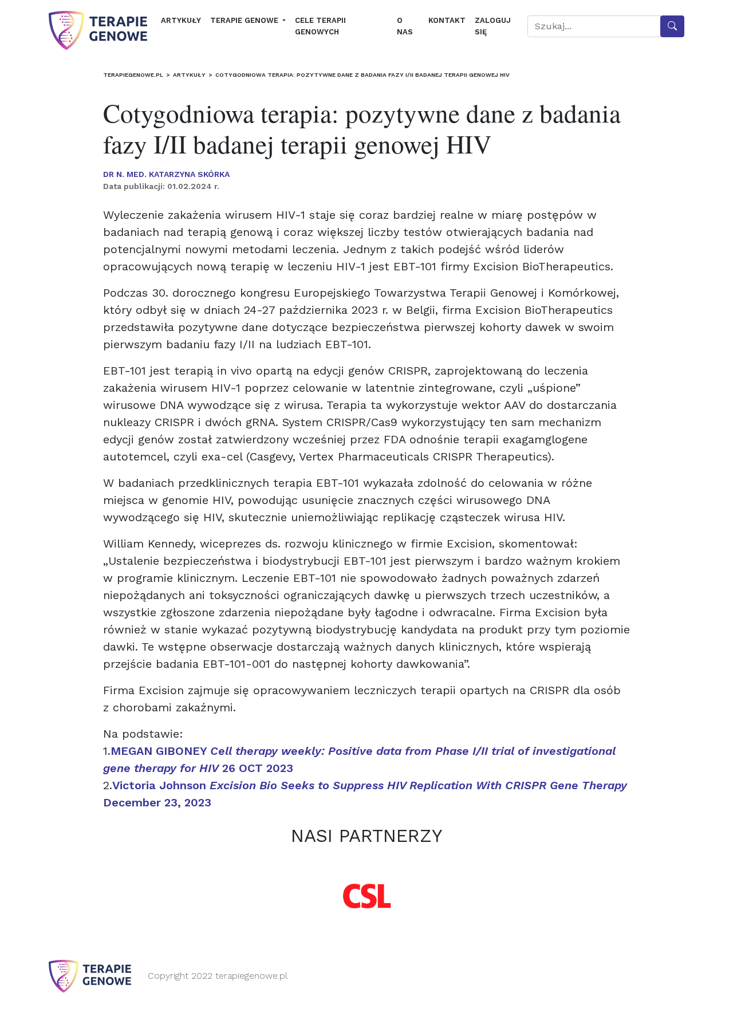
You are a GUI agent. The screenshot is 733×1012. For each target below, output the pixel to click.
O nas (405, 26)
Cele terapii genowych (320, 26)
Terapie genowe (245, 20)
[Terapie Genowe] (98, 30)
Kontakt (447, 20)
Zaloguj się (493, 26)
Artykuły (181, 20)
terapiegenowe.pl (133, 75)
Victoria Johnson (217, 785)
